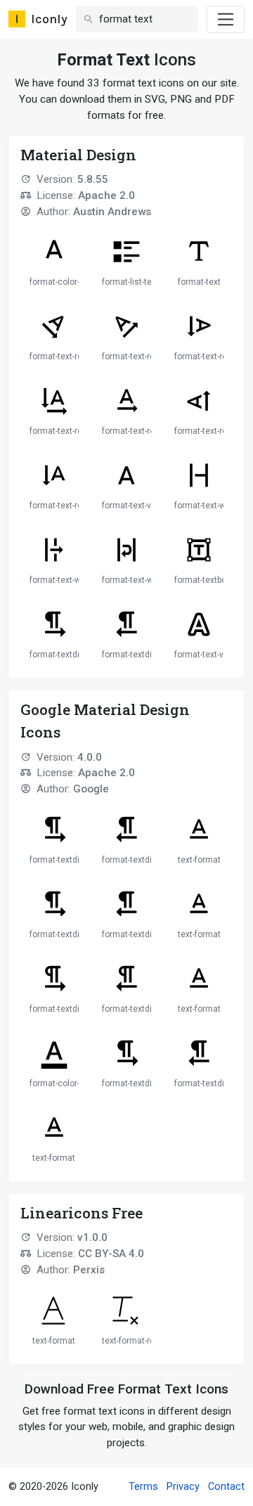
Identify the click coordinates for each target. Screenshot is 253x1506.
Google (91, 789)
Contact (226, 1487)
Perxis (89, 1269)
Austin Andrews (112, 211)
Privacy (183, 1487)
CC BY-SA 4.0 (111, 1253)
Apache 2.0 (106, 195)
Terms (143, 1487)
